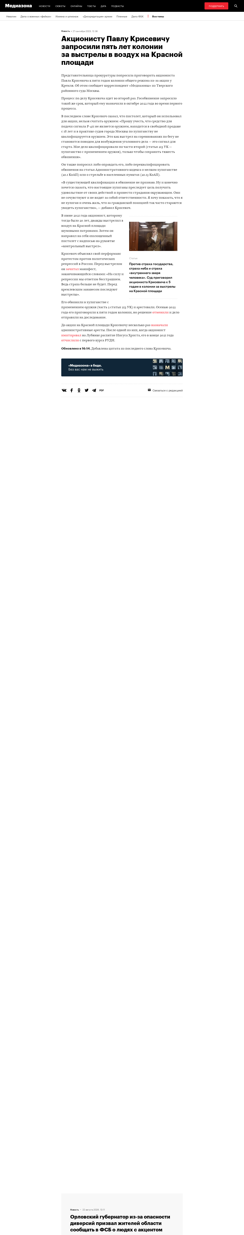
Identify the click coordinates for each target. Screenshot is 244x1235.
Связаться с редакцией (168, 390)
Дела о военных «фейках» (36, 16)
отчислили (70, 340)
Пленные (121, 16)
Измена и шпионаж (67, 16)
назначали (159, 325)
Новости (44, 6)
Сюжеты (60, 6)
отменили (160, 312)
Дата (103, 6)
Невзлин (11, 16)
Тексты (91, 6)
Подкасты (117, 6)
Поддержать (216, 6)
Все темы (158, 16)
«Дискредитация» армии (97, 16)
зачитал (72, 269)
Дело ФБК (137, 16)
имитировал (71, 335)
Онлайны (76, 6)
